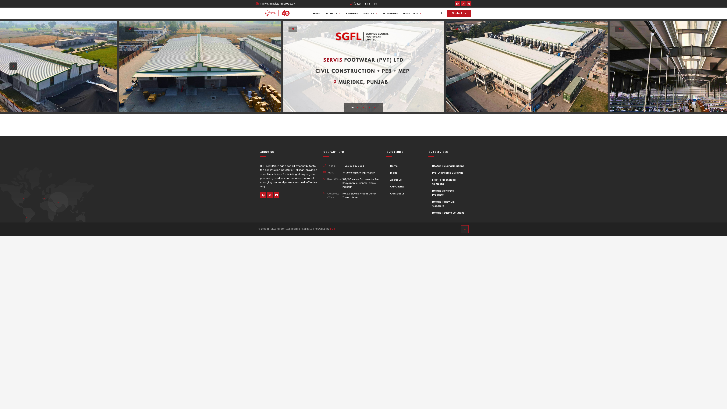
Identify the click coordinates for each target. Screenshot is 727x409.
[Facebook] (457, 3)
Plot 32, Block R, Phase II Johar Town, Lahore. (359, 195)
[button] (13, 66)
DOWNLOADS (410, 13)
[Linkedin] (468, 3)
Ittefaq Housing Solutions (448, 213)
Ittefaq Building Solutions (448, 166)
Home (316, 13)
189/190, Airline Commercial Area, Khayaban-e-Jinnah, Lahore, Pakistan (361, 183)
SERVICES (368, 13)
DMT (332, 229)
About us (331, 13)
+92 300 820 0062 (353, 165)
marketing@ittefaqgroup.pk (359, 172)
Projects (352, 13)
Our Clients (390, 13)
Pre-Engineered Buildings (447, 173)
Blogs (393, 173)
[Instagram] (463, 3)
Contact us (397, 193)
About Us (396, 180)
